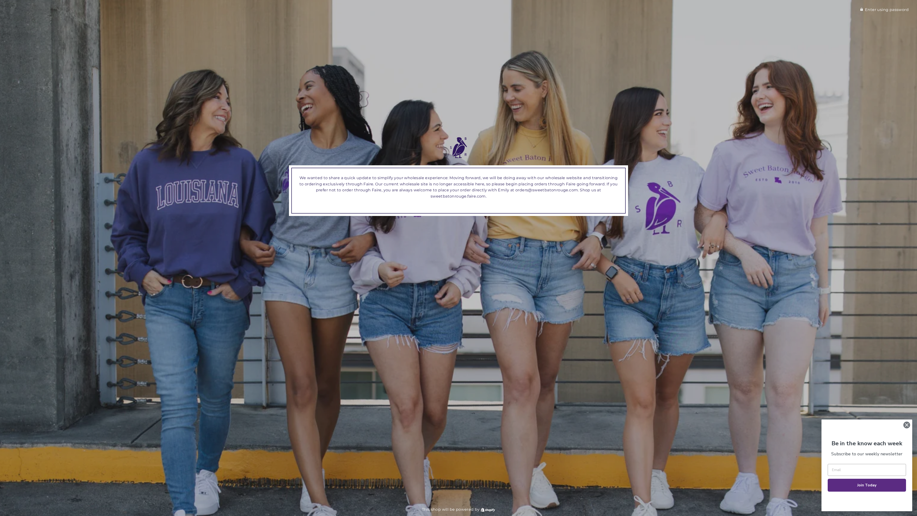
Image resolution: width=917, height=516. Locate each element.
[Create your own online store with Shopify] (488, 509)
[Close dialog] (906, 425)
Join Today (866, 485)
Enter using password (887, 9)
